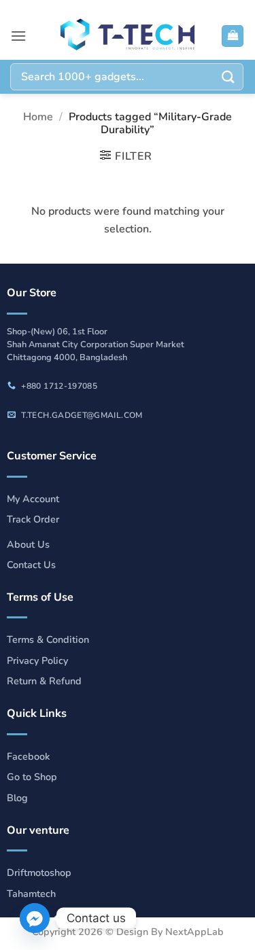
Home (38, 116)
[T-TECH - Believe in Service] (128, 36)
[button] (18, 35)
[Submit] (228, 76)
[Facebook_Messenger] (35, 918)
